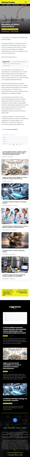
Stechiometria (5, 254)
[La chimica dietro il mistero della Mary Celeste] (15, 240)
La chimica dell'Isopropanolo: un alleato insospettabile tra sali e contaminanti (14, 63)
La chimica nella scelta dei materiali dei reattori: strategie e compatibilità (13, 275)
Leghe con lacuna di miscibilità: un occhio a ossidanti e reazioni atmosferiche (15, 178)
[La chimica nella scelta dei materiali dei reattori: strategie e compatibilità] (15, 265)
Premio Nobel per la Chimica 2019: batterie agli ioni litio (8, 293)
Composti (4, 156)
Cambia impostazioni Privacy (15, 452)
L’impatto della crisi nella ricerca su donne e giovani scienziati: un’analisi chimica (15, 226)
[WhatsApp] (20, 144)
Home (2, 22)
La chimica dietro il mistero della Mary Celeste (13, 251)
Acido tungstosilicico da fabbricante (21, 292)
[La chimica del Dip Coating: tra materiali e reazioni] (15, 191)
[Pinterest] (16, 144)
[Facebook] (10, 144)
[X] (13, 144)
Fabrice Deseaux (14, 31)
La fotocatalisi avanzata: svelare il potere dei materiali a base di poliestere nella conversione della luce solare (14, 153)
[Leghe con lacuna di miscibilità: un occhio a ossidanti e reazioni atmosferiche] (15, 167)
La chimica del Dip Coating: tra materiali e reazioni (14, 202)
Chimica (7, 22)
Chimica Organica (13, 29)
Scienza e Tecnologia (7, 205)
